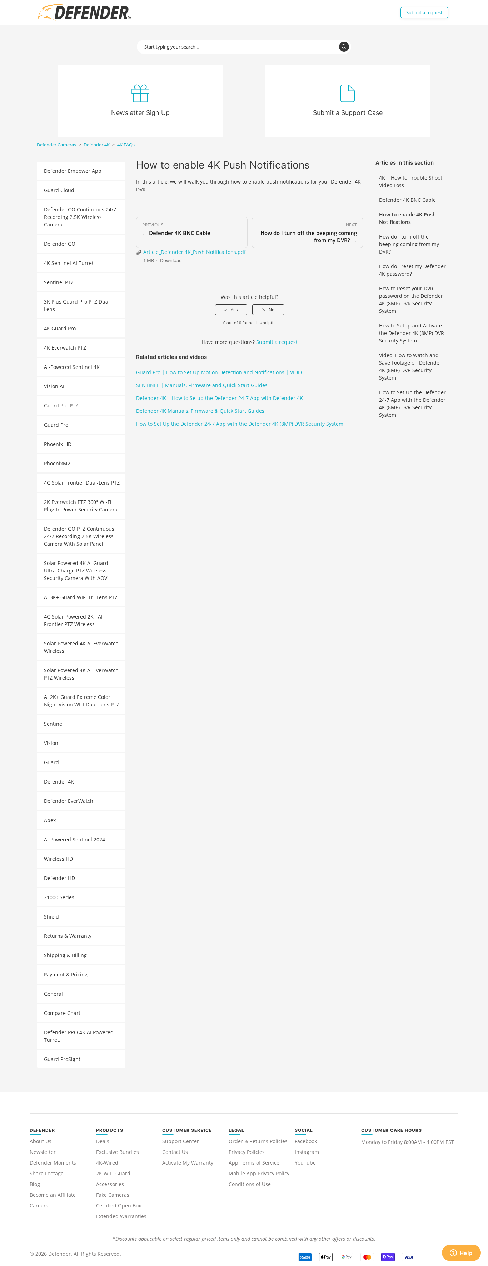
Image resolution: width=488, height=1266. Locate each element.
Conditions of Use (250, 1184)
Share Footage (47, 1173)
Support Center (180, 1141)
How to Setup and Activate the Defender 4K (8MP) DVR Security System (411, 333)
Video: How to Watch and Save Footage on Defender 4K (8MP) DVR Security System (410, 366)
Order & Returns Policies (258, 1141)
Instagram (307, 1152)
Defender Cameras (56, 144)
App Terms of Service (254, 1162)
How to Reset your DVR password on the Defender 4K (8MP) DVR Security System (411, 299)
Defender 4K (97, 144)
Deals (102, 1141)
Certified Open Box (118, 1205)
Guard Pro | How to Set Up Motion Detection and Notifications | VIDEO (220, 372)
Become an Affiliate (53, 1194)
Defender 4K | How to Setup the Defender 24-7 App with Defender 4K (219, 398)
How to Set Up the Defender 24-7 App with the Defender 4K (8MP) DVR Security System (412, 403)
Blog (35, 1184)
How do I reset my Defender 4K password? (412, 270)
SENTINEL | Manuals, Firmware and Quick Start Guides (202, 385)
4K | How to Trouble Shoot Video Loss (410, 181)
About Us (40, 1141)
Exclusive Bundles (117, 1152)
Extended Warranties (121, 1216)
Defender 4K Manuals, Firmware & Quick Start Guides (200, 410)
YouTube (305, 1162)
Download (171, 260)
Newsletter (43, 1152)
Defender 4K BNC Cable (407, 199)
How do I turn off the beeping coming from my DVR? (409, 244)
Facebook (306, 1141)
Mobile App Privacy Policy (259, 1173)
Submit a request (424, 12)
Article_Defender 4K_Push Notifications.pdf (194, 252)
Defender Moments (53, 1162)
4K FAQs (126, 144)
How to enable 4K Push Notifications (407, 218)
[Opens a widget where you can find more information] (461, 1253)
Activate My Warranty (187, 1162)
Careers (39, 1205)
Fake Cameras (112, 1194)
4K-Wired (107, 1162)
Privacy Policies (247, 1152)
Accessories (110, 1184)
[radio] (231, 309)
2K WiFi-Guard (113, 1173)
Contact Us (175, 1152)
